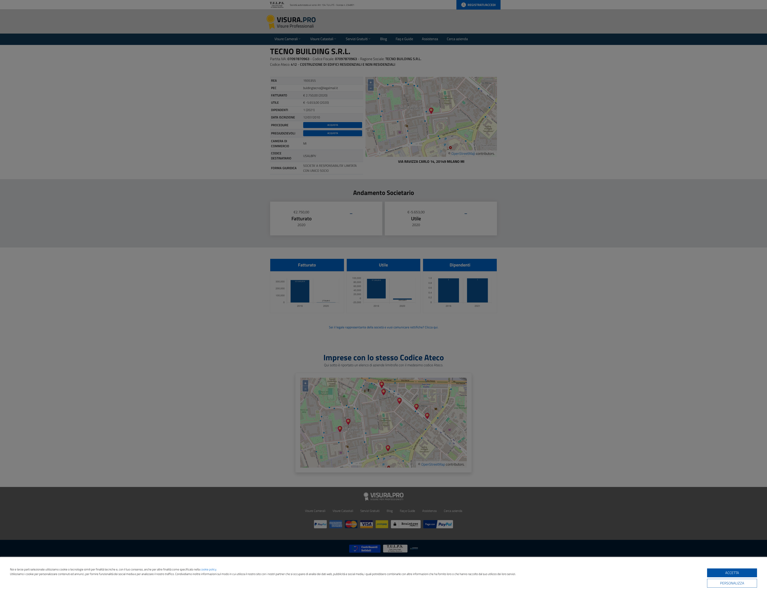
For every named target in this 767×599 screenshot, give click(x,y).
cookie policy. (208, 569)
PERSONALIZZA (732, 583)
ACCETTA (732, 572)
